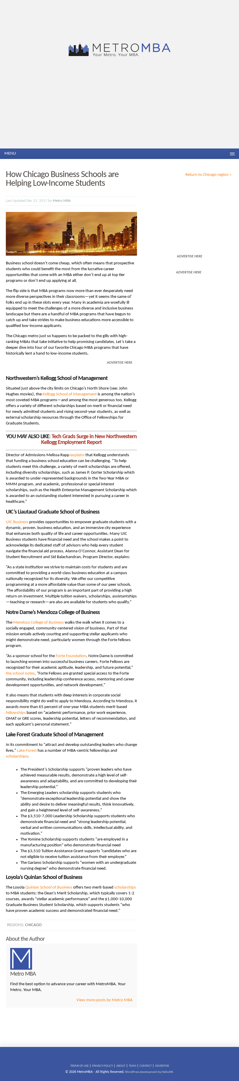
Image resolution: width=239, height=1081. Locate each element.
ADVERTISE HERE (189, 256)
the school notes (20, 673)
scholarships (16, 756)
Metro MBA (62, 201)
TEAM (132, 1066)
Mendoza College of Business (38, 622)
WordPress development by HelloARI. (149, 1072)
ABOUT (120, 1066)
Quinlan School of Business (48, 887)
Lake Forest (27, 751)
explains (77, 455)
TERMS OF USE (79, 1066)
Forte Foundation (71, 656)
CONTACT (146, 1066)
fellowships (16, 713)
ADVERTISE (162, 1066)
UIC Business (17, 522)
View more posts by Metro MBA (104, 1000)
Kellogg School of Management (70, 394)
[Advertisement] (119, 105)
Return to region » (208, 175)
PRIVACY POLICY (102, 1066)
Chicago (33, 925)
